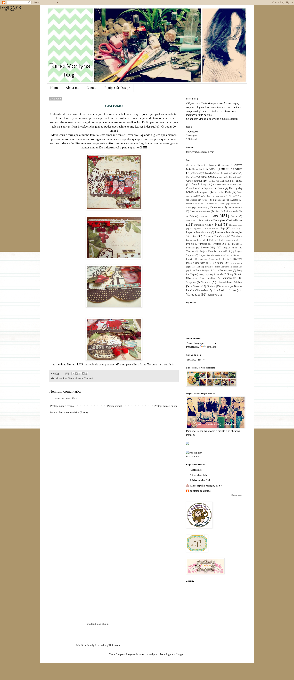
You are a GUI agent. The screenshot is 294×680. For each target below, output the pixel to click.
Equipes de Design (117, 87)
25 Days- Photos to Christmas (201, 165)
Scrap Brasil (205, 266)
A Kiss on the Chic (200, 480)
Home (54, 87)
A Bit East (195, 469)
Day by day (235, 188)
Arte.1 (213, 169)
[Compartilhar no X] (79, 373)
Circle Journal (194, 180)
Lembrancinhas (235, 207)
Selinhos (205, 282)
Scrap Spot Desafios (204, 278)
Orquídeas (210, 228)
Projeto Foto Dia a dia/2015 (215, 251)
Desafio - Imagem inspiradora (211, 196)
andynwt (153, 654)
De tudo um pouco (200, 192)
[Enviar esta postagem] (66, 373)
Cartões (203, 176)
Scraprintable (229, 277)
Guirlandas (200, 207)
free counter (192, 456)
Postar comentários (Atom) (73, 412)
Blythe (195, 173)
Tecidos (225, 286)
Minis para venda (202, 224)
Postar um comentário (65, 398)
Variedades (193, 294)
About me (72, 87)
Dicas (231, 196)
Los (65, 378)
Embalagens (219, 199)
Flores (222, 204)
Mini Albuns (233, 220)
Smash (196, 286)
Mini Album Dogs (209, 220)
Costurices (191, 188)
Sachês (192, 267)
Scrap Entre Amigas (199, 270)
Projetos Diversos (194, 259)
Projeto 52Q (208, 247)
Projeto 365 (219, 243)
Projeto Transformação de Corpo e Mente (219, 255)
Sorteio (211, 286)
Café (236, 173)
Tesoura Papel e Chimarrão (81, 378)
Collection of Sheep (231, 180)
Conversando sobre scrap (225, 184)
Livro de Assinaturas (200, 211)
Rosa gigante (236, 263)
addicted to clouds (200, 490)
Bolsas (205, 173)
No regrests (195, 229)
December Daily (222, 192)
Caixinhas (190, 177)
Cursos (221, 188)
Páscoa (235, 228)
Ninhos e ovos (235, 225)
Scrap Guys (204, 274)
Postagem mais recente (62, 406)
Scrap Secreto (234, 274)
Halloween (215, 207)
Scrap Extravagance (222, 270)
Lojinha (203, 216)
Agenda (226, 165)
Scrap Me (218, 274)
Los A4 (234, 216)
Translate (211, 346)
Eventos (234, 199)
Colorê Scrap (199, 184)
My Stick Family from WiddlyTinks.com (98, 645)
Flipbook (211, 204)
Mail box (190, 221)
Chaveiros (234, 177)
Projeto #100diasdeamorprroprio (224, 240)
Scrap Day (237, 267)
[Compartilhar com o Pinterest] (86, 373)
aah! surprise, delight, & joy (206, 485)
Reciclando (217, 262)
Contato (91, 87)
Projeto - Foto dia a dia (198, 232)
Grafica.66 (234, 204)
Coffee (212, 181)
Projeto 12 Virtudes (196, 243)
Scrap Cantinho (222, 267)
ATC (228, 169)
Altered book (197, 169)
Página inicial (114, 406)
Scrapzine (190, 282)
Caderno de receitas (221, 173)
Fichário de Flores (194, 204)
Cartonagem (219, 177)
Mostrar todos (236, 495)
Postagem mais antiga (165, 406)
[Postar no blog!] (76, 373)
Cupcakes (208, 188)
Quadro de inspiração (218, 259)
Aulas (238, 169)
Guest (188, 207)
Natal (218, 224)
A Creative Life (198, 475)
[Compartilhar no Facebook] (83, 373)
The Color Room (224, 290)
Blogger (180, 654)
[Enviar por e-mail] (73, 373)
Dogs (240, 196)
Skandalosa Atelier (229, 282)
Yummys (212, 294)
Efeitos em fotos (198, 199)
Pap (222, 228)
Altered (238, 164)
